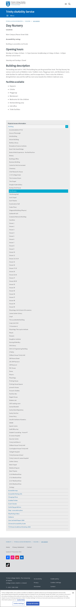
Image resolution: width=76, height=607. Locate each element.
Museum (11, 336)
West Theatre (13, 471)
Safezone (11, 517)
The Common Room (15, 178)
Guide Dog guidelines (14, 507)
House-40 (12, 307)
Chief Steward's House (16, 172)
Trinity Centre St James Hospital (19, 458)
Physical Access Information (14, 21)
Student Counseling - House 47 (18, 432)
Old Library (12, 345)
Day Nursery (36, 21)
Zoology (11, 487)
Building (27, 21)
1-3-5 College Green (15, 175)
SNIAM (11, 423)
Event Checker (12, 504)
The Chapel (12, 181)
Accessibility (38, 579)
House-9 (11, 249)
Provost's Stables (14, 391)
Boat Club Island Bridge (16, 149)
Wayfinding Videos (13, 514)
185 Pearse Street (14, 358)
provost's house (14, 387)
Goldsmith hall (13, 213)
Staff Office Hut (13, 429)
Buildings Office (14, 159)
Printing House (13, 381)
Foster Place (13, 207)
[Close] (73, 593)
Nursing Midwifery (14, 342)
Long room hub (13, 323)
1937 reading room (14, 403)
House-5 (11, 236)
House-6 (11, 239)
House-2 (11, 226)
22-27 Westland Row (15, 481)
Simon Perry (12, 416)
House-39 (12, 304)
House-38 (12, 300)
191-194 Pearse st (14, 362)
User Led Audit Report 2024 (16, 520)
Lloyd (11, 316)
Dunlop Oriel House (15, 188)
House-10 (12, 252)
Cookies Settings (56, 582)
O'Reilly (11, 352)
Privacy (36, 582)
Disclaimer (37, 586)
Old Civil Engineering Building (18, 349)
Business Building (14, 162)
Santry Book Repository (16, 410)
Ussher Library (13, 461)
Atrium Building (14, 139)
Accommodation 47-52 (16, 130)
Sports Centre (13, 426)
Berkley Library (13, 143)
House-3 (11, 229)
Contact (29, 547)
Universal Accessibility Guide (17, 523)
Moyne (11, 333)
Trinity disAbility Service (20, 11)
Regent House (13, 397)
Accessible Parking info (15, 494)
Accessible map (13, 490)
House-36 (12, 294)
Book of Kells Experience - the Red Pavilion (22, 152)
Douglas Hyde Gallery (15, 184)
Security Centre (14, 439)
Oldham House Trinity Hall (17, 355)
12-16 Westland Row (15, 474)
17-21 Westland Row (15, 477)
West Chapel (13, 465)
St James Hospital (14, 436)
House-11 (12, 255)
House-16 (12, 265)
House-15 (12, 262)
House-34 (12, 287)
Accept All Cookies (32, 603)
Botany (11, 155)
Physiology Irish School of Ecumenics (20, 310)
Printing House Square (16, 384)
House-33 (12, 284)
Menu (12, 16)
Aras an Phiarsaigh (14, 133)
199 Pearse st (13, 365)
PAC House (12, 368)
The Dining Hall (14, 194)
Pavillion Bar (13, 394)
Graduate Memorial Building (17, 217)
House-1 (11, 223)
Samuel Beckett (14, 407)
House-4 (11, 233)
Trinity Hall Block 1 (15, 442)
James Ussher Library (15, 313)
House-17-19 (13, 268)
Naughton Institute (15, 339)
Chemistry (12, 168)
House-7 (11, 242)
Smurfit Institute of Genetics (17, 419)
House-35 (12, 291)
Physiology (12, 378)
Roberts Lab (12, 400)
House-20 (12, 271)
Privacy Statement (18, 547)
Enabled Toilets (13, 500)
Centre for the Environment (17, 165)
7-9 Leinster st (13, 326)
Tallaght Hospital (14, 452)
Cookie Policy (21, 600)
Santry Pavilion (13, 413)
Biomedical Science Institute (17, 146)
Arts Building (13, 136)
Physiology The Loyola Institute (18, 329)
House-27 (12, 278)
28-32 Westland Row (15, 484)
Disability (8, 542)
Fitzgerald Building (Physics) (18, 210)
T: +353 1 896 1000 (12, 587)
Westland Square (14, 468)
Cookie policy (55, 579)
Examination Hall (14, 204)
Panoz (11, 371)
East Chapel (12, 197)
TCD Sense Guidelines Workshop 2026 (19, 527)
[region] (38, 598)
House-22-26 (13, 275)
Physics (11, 374)
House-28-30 (13, 281)
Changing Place (13, 497)
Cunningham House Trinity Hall (18, 448)
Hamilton (12, 220)
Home (8, 547)
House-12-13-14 (14, 258)
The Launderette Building (16, 320)
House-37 (12, 297)
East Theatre (13, 200)
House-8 (11, 246)
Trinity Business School (16, 455)
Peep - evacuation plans (15, 510)
